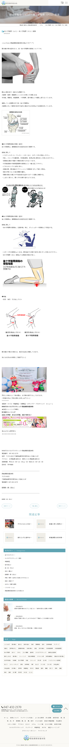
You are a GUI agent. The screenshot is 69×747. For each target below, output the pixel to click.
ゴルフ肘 (49, 664)
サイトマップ (42, 731)
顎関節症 (38, 644)
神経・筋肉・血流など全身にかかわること (17, 578)
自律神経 (27, 664)
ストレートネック (14, 664)
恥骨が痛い (29, 648)
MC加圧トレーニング (9, 412)
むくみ (30, 672)
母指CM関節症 (31, 656)
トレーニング (22, 656)
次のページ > (62, 506)
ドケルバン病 (40, 656)
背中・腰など (8, 571)
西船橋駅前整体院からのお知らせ (14, 591)
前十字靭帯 (21, 660)
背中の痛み (41, 648)
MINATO (17, 406)
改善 (27, 660)
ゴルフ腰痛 (25, 652)
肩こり (51, 668)
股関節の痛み (21, 648)
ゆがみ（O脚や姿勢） (11, 584)
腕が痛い (15, 656)
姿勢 (56, 668)
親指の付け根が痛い (59, 656)
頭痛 (60, 668)
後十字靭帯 (7, 652)
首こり (6, 664)
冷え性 (25, 672)
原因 (21, 664)
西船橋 (37, 668)
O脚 (32, 664)
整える (20, 644)
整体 (42, 668)
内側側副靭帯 (58, 648)
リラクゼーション (10, 587)
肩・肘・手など (9, 568)
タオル (18, 652)
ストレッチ (33, 660)
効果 (32, 644)
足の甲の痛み (7, 660)
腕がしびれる (7, 656)
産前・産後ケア (9, 581)
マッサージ (56, 644)
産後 (35, 648)
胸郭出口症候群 (52, 652)
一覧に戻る (34, 506)
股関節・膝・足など (8, 487)
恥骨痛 (14, 660)
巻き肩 (20, 672)
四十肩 (39, 660)
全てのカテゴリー (10, 555)
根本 (5, 672)
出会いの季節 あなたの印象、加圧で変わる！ (17, 415)
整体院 (31, 652)
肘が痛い (14, 668)
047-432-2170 (12, 706)
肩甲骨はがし (13, 648)
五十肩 (44, 660)
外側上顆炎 (7, 668)
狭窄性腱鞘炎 (49, 656)
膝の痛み (14, 644)
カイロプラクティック (41, 652)
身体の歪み (26, 644)
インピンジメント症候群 (54, 660)
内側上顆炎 (56, 664)
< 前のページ (7, 506)
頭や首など (8, 565)
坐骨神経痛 (49, 644)
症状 (43, 644)
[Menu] (66, 3)
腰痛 (46, 668)
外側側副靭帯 (49, 648)
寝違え (6, 648)
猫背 (10, 672)
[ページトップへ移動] (66, 708)
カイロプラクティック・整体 (13, 558)
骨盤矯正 (7, 561)
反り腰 (14, 672)
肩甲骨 (20, 668)
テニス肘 (43, 664)
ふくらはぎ (7, 644)
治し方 (37, 664)
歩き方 (31, 668)
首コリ (13, 652)
